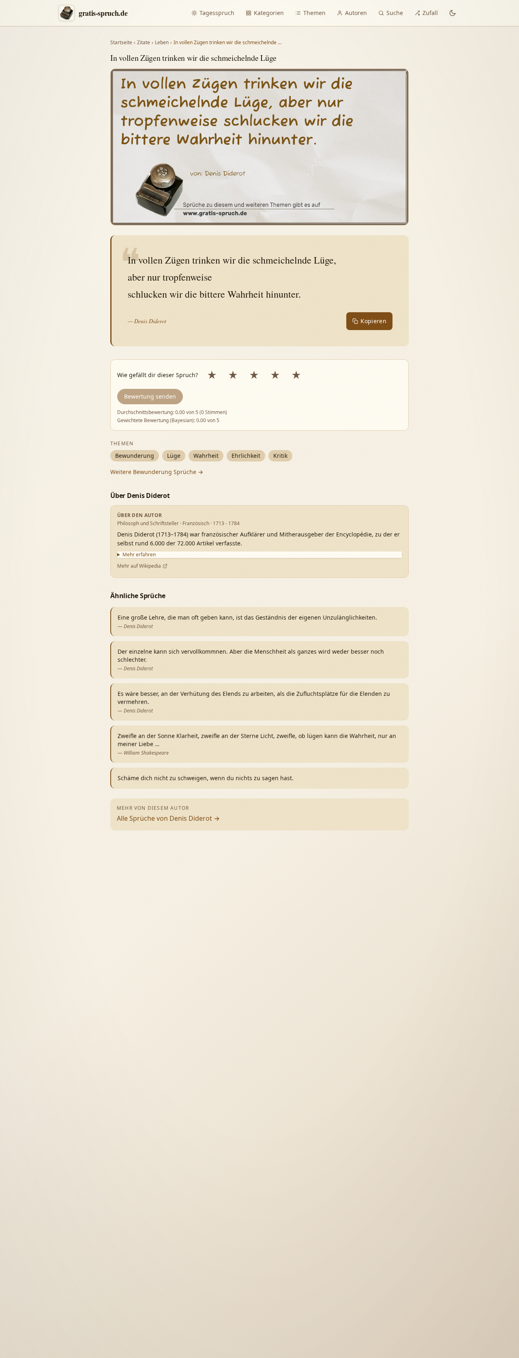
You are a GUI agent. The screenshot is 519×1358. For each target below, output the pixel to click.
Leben (162, 42)
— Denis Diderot (147, 321)
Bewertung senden (150, 396)
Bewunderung (134, 455)
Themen (314, 13)
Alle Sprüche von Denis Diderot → (168, 818)
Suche (394, 13)
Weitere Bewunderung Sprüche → (156, 472)
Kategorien (269, 13)
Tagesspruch (216, 13)
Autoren (356, 13)
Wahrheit (206, 455)
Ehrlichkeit (246, 455)
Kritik (280, 455)
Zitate (143, 42)
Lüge (173, 455)
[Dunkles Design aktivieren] (452, 13)
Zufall (430, 13)
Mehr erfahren (139, 554)
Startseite (121, 42)
